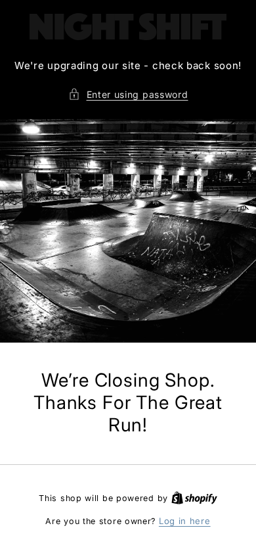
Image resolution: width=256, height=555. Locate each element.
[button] (128, 94)
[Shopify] (194, 498)
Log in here (185, 521)
